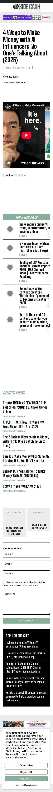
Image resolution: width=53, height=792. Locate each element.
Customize (26, 765)
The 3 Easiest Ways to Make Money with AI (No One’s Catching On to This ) (26, 441)
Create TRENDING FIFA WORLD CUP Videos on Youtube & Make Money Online (25, 407)
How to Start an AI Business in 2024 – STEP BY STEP (14, 531)
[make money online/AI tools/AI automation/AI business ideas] (10, 229)
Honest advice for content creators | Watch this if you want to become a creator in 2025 (34, 296)
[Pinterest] (19, 90)
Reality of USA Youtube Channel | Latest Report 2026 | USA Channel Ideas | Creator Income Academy (34, 270)
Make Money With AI (14, 416)
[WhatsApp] (26, 90)
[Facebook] (6, 90)
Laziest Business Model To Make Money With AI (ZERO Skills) (24, 473)
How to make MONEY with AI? (22, 486)
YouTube (20, 175)
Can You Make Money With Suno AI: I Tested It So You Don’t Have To (26, 458)
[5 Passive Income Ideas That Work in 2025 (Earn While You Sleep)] (10, 248)
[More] (33, 90)
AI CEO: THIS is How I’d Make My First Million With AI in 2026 (23, 424)
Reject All (26, 772)
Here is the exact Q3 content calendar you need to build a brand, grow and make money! (34, 320)
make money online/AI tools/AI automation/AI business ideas (34, 227)
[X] (13, 90)
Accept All (26, 779)
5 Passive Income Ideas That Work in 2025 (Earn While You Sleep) (34, 246)
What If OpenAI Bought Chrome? (39, 526)
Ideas (22, 236)
